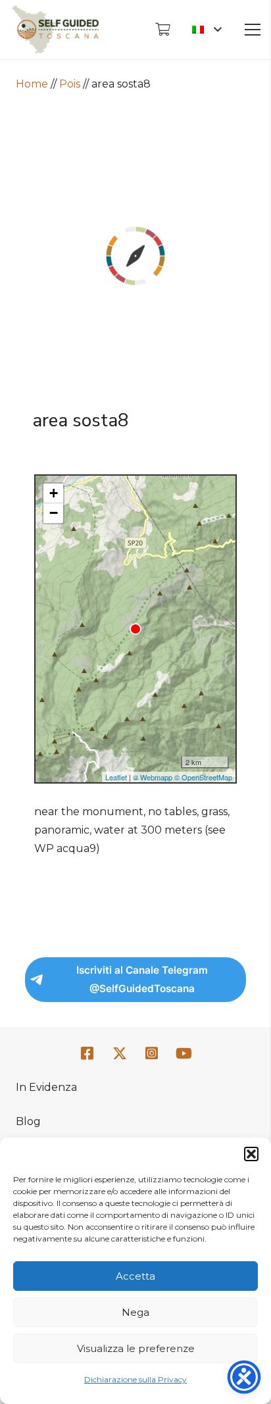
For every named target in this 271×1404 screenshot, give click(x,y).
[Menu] (252, 29)
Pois (69, 84)
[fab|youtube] (183, 1054)
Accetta (135, 1276)
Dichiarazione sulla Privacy (135, 1379)
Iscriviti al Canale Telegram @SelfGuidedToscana (142, 979)
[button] (251, 1154)
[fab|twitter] (120, 1054)
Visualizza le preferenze (136, 1348)
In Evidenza (46, 1087)
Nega (135, 1312)
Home (32, 84)
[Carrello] (162, 29)
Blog (28, 1121)
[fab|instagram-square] (152, 1054)
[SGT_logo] (55, 29)
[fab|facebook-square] (87, 1054)
